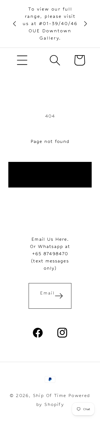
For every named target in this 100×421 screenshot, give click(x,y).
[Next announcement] (85, 24)
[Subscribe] (59, 296)
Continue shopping (50, 175)
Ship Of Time (49, 395)
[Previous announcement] (14, 24)
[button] (22, 60)
